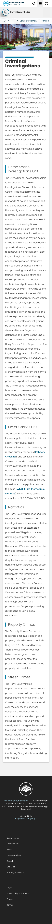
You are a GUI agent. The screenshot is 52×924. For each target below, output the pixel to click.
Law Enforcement (29, 20)
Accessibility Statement (18, 893)
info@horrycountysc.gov (26, 818)
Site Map (11, 867)
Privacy (10, 899)
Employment (12, 843)
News (9, 849)
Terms (10, 905)
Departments (13, 838)
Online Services (14, 855)
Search (10, 861)
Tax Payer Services (15, 872)
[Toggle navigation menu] (40, 3)
